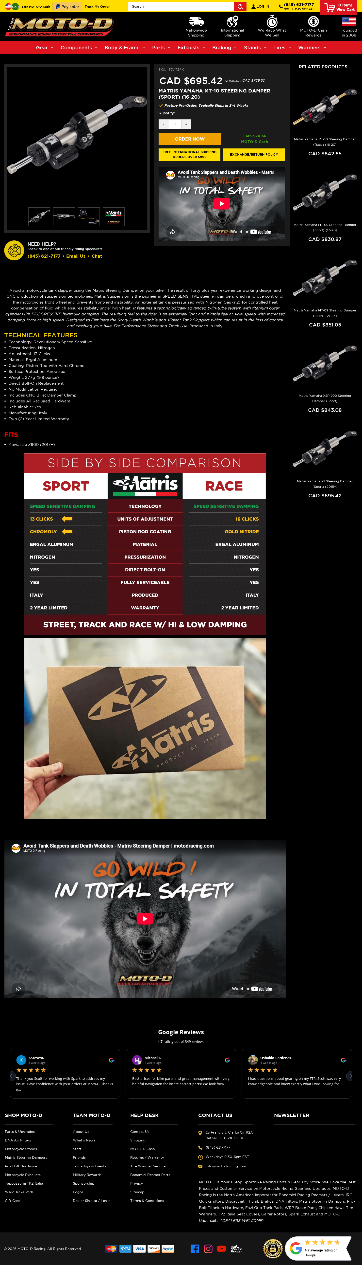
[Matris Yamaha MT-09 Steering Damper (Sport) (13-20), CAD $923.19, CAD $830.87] (325, 192)
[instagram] (208, 1249)
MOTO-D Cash (142, 1149)
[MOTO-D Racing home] (60, 26)
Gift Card (12, 1201)
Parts (158, 47)
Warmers (309, 47)
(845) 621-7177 (299, 6)
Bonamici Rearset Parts (150, 1175)
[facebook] (195, 1249)
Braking (221, 47)
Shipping (138, 1140)
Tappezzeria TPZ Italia (24, 1183)
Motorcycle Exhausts (23, 1175)
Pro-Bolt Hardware (21, 1166)
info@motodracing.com (226, 1166)
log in (262, 6)
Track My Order (97, 6)
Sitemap (137, 1192)
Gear (42, 47)
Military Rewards (87, 1175)
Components (76, 47)
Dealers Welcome (242, 1220)
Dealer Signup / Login (92, 1201)
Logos (78, 1192)
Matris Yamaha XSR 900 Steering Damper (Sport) (325, 398)
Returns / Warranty (147, 1157)
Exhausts (188, 47)
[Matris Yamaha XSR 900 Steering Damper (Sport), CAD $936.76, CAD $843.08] (325, 364)
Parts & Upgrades (20, 1132)
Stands (252, 47)
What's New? (84, 1140)
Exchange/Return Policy (254, 154)
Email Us (75, 256)
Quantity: (167, 113)
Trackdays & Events (89, 1166)
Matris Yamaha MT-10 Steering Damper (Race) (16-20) (325, 141)
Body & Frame (122, 47)
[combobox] (187, 6)
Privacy (136, 1183)
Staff (77, 1149)
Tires (279, 47)
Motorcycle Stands (21, 1149)
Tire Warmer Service (147, 1166)
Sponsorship (83, 1183)
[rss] (236, 1249)
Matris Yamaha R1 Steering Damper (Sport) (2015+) (325, 483)
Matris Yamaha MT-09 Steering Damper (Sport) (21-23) (325, 313)
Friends (79, 1157)
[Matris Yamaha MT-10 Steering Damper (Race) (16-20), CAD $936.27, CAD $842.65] (325, 107)
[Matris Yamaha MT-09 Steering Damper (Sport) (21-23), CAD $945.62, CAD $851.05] (325, 278)
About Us (81, 1132)
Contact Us (139, 1132)
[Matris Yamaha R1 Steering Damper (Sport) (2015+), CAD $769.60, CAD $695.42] (325, 449)
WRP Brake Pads (19, 1192)
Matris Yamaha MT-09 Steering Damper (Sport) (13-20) (325, 227)
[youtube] (221, 1249)
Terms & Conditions (147, 1201)
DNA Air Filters (18, 1140)
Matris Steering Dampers (26, 1157)
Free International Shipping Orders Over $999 (189, 154)
